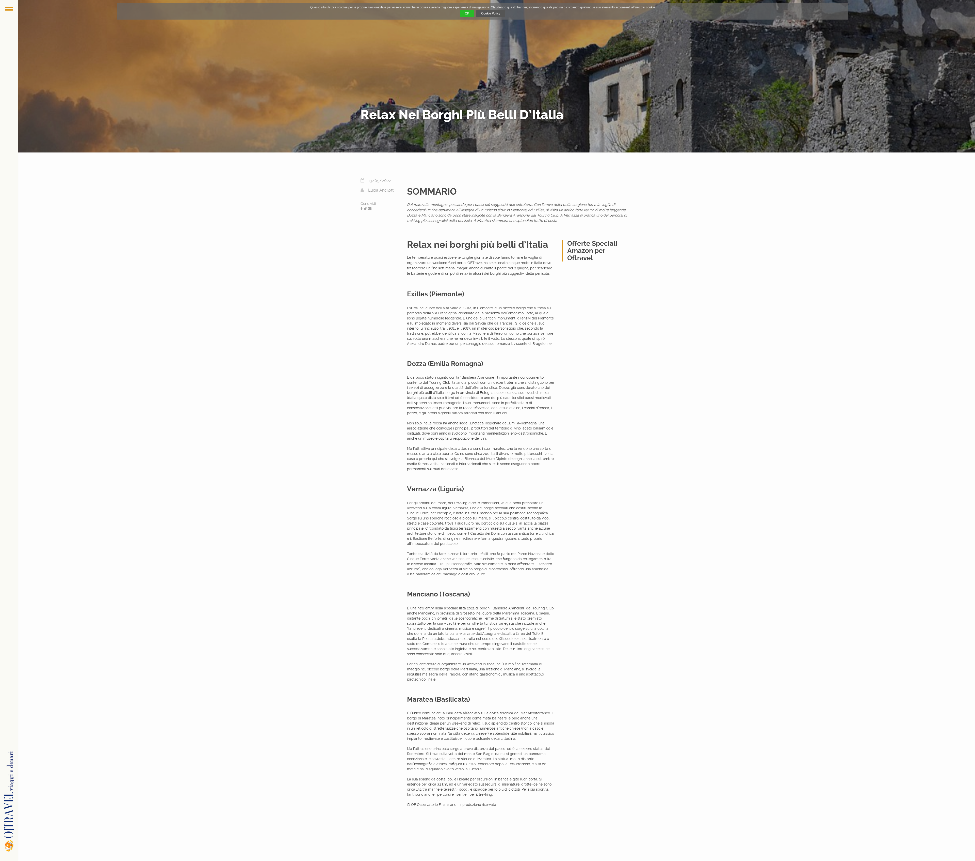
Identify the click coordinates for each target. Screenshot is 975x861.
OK (467, 13)
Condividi (368, 204)
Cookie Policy (490, 13)
